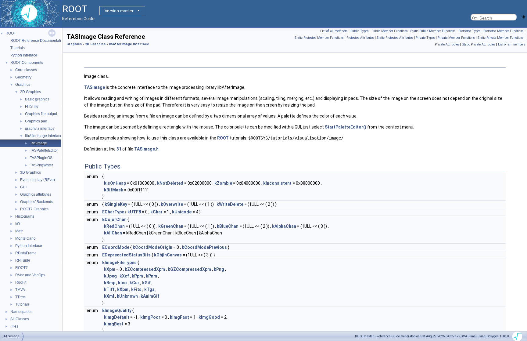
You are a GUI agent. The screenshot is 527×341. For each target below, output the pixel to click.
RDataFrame (26, 253)
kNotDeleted (170, 183)
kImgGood (209, 317)
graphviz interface (40, 128)
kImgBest (114, 323)
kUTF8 (134, 211)
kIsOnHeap (115, 183)
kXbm (122, 289)
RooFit (20, 282)
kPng (219, 269)
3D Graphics (30, 172)
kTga (149, 289)
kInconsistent (277, 183)
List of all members (334, 31)
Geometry (23, 77)
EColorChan (114, 219)
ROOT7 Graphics (34, 209)
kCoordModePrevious (204, 247)
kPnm (151, 276)
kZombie (223, 183)
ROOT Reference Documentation (37, 40)
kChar (156, 211)
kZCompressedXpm (145, 269)
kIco (122, 282)
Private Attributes (447, 44)
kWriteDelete (230, 204)
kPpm (137, 276)
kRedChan (114, 226)
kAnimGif (150, 296)
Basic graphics (37, 99)
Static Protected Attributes (395, 38)
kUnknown (127, 296)
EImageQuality (116, 310)
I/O (17, 224)
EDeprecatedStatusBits (126, 254)
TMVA (20, 290)
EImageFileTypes (119, 262)
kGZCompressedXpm (189, 269)
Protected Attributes (360, 38)
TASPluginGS (41, 158)
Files (14, 326)
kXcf (124, 276)
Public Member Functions (389, 31)
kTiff (109, 289)
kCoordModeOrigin (152, 247)
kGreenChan (170, 226)
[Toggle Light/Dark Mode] (523, 16)
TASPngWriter (41, 165)
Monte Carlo (25, 238)
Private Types (425, 38)
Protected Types (469, 31)
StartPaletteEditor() (345, 127)
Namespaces (21, 312)
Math (19, 231)
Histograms (24, 216)
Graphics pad (36, 121)
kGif (146, 282)
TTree (20, 297)
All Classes (19, 319)
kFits (136, 289)
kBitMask (113, 189)
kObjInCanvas (168, 254)
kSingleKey (116, 204)
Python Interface (23, 55)
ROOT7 (21, 268)
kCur (134, 282)
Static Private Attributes (478, 44)
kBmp (109, 282)
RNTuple (22, 260)
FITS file (31, 106)
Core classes (26, 70)
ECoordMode (115, 247)
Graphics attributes (35, 194)
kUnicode (182, 211)
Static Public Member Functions (433, 31)
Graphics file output (41, 114)
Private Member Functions (456, 38)
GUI (23, 187)
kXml (109, 296)
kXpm (109, 269)
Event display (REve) (37, 180)
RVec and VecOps (30, 275)
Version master (119, 10)
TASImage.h (146, 149)
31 (119, 149)
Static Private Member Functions (501, 38)
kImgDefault (116, 317)
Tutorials (17, 48)
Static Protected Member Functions (319, 38)
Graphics (22, 84)
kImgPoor (150, 317)
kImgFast (179, 317)
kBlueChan (227, 226)
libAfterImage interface (43, 136)
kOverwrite (172, 204)
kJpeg (110, 276)
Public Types (359, 31)
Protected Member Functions (503, 31)
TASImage (38, 143)
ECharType (113, 211)
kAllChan (113, 232)
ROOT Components (26, 62)
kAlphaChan (284, 226)
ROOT (10, 33)
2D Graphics (30, 92)
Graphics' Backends (36, 202)
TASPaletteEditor (44, 150)
